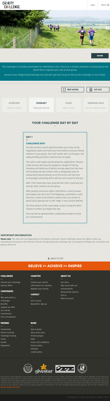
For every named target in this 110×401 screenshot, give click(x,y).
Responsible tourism (69, 292)
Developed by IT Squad (76, 397)
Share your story (38, 332)
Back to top (57, 258)
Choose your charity (39, 282)
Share (100, 55)
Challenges (5, 300)
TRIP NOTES (72, 89)
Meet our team (67, 298)
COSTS (68, 103)
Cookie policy (36, 352)
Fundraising (6, 329)
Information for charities (41, 285)
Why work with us (8, 297)
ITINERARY (41, 103)
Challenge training (8, 335)
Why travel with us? (69, 285)
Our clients (5, 310)
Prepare (5, 323)
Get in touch (36, 300)
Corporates (7, 291)
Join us (64, 295)
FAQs (33, 339)
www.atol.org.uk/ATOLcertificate (10, 387)
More (33, 323)
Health (3, 342)
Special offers (7, 285)
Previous (2, 27)
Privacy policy (37, 345)
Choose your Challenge (10, 282)
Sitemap (34, 348)
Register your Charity (40, 288)
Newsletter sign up (39, 304)
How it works (36, 329)
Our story (65, 282)
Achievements (67, 288)
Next (106, 27)
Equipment (5, 345)
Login (92, 5)
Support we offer (8, 307)
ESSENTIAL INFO (96, 103)
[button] (104, 4)
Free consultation (8, 317)
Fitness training (7, 332)
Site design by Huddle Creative (97, 397)
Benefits (4, 304)
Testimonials (6, 313)
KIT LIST (98, 89)
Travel (3, 339)
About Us (66, 276)
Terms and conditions (40, 342)
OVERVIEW (14, 103)
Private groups (37, 335)
